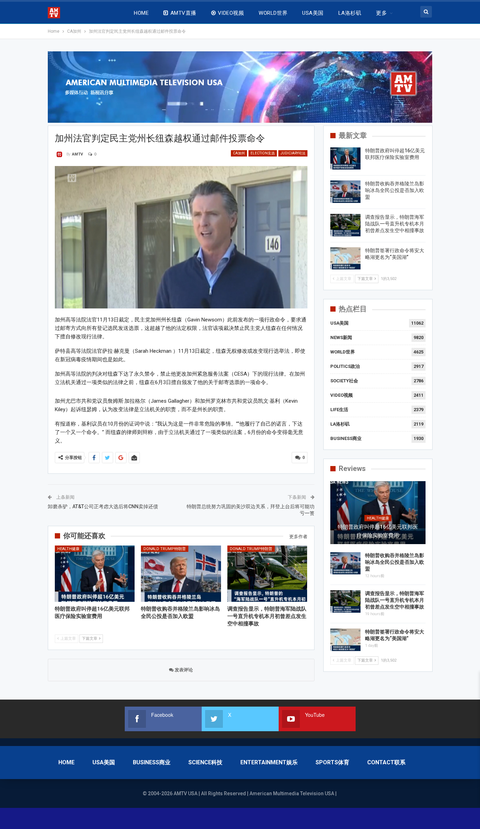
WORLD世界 (273, 13)
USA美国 (312, 13)
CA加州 (239, 153)
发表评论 (183, 669)
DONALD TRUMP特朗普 (164, 549)
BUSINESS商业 (346, 438)
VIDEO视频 (231, 13)
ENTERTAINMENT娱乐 (269, 762)
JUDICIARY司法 (292, 153)
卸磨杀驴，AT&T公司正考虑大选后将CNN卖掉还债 (103, 506)
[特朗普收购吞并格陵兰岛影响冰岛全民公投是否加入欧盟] (181, 573)
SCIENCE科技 (205, 762)
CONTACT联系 (386, 762)
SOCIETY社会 (344, 380)
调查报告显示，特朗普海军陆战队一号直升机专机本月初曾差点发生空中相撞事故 (394, 223)
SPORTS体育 (332, 762)
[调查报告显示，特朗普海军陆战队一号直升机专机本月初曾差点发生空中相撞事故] (267, 573)
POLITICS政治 (345, 366)
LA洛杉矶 (349, 13)
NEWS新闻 (341, 337)
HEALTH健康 (68, 549)
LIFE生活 (339, 409)
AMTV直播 (183, 13)
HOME (141, 13)
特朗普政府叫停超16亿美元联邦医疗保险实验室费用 (378, 531)
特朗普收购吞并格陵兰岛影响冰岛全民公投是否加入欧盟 (394, 190)
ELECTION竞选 (263, 153)
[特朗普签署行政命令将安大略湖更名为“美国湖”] (345, 258)
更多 (381, 13)
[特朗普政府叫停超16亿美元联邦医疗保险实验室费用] (95, 573)
